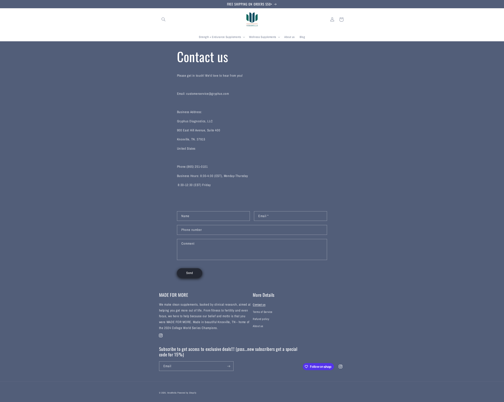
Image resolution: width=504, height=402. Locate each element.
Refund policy (261, 319)
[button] (163, 19)
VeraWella (172, 392)
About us (258, 326)
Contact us (259, 305)
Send (189, 273)
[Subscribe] (228, 366)
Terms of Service (262, 312)
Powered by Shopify (186, 392)
